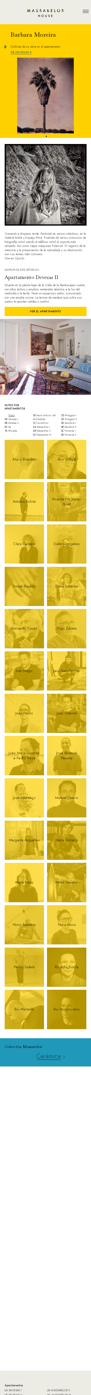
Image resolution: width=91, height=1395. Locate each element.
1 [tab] (44, 136)
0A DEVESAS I (13, 1390)
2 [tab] (46, 136)
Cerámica (49, 1056)
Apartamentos (14, 1385)
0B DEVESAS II (21, 52)
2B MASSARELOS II (58, 1390)
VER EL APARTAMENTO (45, 311)
